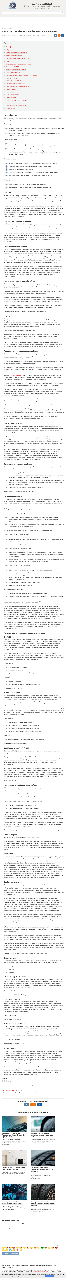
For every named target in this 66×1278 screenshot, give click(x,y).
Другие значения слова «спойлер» (16, 69)
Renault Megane (11, 89)
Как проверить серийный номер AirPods (19, 86)
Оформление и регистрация (14, 55)
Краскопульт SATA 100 (12, 67)
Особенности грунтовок (14, 95)
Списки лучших (11, 97)
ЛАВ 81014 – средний (16, 103)
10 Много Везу (11, 108)
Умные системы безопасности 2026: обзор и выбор (13, 1168)
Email (22, 1223)
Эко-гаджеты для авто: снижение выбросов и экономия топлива (43, 1203)
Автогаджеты (27, 35)
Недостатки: (13, 92)
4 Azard (8, 61)
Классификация (10, 47)
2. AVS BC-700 (13, 78)
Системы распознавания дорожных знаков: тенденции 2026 (42, 1135)
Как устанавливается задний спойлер (17, 58)
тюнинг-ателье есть (16, 375)
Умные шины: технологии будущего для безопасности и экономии (42, 1169)
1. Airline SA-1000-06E (16, 81)
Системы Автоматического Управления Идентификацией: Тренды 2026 (13, 1135)
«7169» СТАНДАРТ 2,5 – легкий (18, 100)
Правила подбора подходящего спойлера (18, 64)
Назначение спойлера (13, 72)
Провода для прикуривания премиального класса (22, 75)
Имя (3, 1223)
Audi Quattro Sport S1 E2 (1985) (16, 83)
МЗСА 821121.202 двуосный (18, 105)
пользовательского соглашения (41, 1271)
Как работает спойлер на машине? (16, 52)
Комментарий (6, 1229)
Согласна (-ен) (49, 1276)
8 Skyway (8, 50)
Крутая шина (42, 3)
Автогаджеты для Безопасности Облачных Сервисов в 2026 (14, 1202)
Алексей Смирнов (8, 1090)
